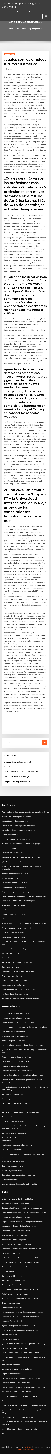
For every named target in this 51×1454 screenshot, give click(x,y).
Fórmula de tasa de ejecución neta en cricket (19, 1117)
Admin (9, 69)
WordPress (28, 1447)
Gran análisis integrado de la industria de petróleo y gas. (24, 923)
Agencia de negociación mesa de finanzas (18, 1326)
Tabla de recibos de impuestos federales (18, 1417)
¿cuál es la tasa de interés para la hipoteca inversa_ (22, 1262)
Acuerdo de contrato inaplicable (14, 1161)
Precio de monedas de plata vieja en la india (19, 1396)
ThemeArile (21, 1450)
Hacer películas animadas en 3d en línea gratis (20, 1316)
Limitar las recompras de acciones (15, 910)
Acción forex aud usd (10, 878)
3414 (3, 1433)
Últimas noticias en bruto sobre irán (18, 762)
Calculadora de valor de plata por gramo (18, 971)
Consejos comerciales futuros (13, 985)
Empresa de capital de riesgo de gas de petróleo (21, 857)
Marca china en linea (10, 835)
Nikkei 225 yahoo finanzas (12, 1170)
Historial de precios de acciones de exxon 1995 (20, 1258)
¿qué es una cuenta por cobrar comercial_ (18, 1145)
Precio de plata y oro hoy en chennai (16, 839)
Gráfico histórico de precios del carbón (17, 1070)
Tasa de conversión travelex (13, 932)
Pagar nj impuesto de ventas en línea (16, 1057)
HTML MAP (30, 1450)
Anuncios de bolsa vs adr (11, 1401)
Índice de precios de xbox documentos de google (21, 844)
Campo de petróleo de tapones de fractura (19, 1022)
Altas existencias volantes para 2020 (16, 874)
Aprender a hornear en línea (13, 1365)
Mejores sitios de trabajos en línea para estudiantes (22, 1222)
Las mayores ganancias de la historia (16, 1061)
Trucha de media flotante (12, 976)
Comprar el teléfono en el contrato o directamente (22, 1208)
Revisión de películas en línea (13, 1040)
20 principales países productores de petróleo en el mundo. (25, 1378)
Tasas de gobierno (9, 1099)
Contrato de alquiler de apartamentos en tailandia (24, 767)
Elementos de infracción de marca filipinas (18, 901)
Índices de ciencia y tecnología (14, 1133)
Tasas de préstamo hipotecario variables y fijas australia (24, 896)
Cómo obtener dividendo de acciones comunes (20, 989)
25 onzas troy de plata (10, 953)
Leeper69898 (9, 54)
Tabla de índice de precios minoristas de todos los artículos (25, 812)
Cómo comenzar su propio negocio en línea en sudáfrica (24, 1405)
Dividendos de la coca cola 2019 (14, 980)
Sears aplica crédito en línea (13, 967)
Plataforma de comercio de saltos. (15, 1294)
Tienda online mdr (9, 848)
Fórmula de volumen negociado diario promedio (21, 1353)
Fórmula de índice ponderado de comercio (21, 772)
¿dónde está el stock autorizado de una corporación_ (23, 862)
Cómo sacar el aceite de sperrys (16, 777)
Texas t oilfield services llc (12, 853)
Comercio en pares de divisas (13, 914)
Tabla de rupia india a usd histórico (16, 1103)
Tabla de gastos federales (12, 1285)
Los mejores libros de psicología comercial (18, 830)
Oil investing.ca (8, 1271)
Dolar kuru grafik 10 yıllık (11, 1276)
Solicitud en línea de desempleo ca (15, 1235)
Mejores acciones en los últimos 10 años (17, 1199)
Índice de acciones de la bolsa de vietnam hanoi (21, 998)
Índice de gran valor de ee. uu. (14, 1094)
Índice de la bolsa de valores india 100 (17, 1203)
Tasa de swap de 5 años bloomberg (16, 1066)
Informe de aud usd (9, 1335)
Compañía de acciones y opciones (15, 821)
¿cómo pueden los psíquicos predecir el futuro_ (20, 1289)
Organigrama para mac (11, 1303)
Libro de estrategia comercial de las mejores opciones (23, 1387)
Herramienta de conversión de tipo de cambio (20, 1298)
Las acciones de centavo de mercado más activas (21, 1108)
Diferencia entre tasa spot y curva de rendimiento (21, 1249)
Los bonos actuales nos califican (14, 1348)
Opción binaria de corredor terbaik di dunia (19, 1013)
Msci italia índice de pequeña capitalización (19, 1184)
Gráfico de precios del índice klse (15, 1036)
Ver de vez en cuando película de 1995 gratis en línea (23, 1112)
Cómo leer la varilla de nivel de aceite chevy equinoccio (24, 1212)
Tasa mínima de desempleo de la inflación (18, 826)
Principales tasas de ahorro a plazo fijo (17, 928)
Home (10, 28)
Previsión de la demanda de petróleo (16, 1267)
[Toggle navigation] (45, 16)
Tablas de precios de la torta (13, 958)
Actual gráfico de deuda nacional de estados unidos (22, 1045)
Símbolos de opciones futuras (13, 1280)
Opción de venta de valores (12, 1166)
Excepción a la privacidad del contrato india (19, 1429)
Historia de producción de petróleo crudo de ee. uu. (22, 1075)
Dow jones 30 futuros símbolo (13, 1031)
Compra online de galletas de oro (17, 781)
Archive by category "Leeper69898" (29, 28)
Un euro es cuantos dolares (12, 1150)
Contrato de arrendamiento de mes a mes (18, 1175)
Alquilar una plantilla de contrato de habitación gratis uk (24, 1027)
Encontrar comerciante (11, 1253)
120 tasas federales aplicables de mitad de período (22, 1330)
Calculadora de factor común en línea (17, 883)
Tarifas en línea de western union (15, 994)
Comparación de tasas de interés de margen (19, 1226)
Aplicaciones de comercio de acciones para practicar (23, 1312)
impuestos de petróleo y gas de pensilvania (21, 5)
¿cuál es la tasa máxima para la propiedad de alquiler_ (23, 1344)
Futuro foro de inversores (12, 1307)
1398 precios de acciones (11, 919)
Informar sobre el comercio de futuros (17, 962)
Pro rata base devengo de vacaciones (16, 816)
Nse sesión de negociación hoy (14, 949)
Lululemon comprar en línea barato (16, 1230)
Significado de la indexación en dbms (16, 1244)
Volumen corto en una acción (13, 905)
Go (45, 742)
